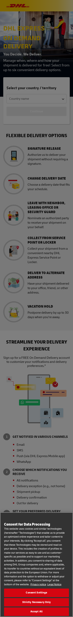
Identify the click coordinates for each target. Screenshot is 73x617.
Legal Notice (54, 584)
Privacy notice (38, 584)
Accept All (36, 611)
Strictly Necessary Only (36, 602)
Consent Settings (36, 592)
